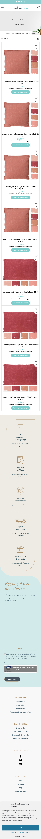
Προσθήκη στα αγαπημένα (36, 49)
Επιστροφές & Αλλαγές (20, 735)
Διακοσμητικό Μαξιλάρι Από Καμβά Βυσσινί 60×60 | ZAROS (20, 188)
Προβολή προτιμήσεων (20, 832)
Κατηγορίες (19, 24)
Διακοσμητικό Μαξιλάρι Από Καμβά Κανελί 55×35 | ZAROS (20, 346)
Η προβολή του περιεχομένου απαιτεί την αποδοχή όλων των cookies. (20, 669)
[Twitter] (19, 2)
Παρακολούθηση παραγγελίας (20, 712)
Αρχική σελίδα (10, 33)
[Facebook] (16, 2)
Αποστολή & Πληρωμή (20, 731)
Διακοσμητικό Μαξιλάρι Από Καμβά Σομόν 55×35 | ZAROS (20, 293)
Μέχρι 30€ (20, 784)
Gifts (20, 781)
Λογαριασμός (20, 702)
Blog (20, 788)
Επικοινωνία (20, 728)
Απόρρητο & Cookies (20, 836)
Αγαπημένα (20, 705)
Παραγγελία (20, 709)
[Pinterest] (24, 2)
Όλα (20, 827)
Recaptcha (7, 663)
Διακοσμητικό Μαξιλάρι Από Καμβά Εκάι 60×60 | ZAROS (20, 240)
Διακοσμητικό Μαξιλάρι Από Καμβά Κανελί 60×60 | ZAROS (20, 135)
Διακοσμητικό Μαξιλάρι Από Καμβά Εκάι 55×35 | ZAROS (20, 398)
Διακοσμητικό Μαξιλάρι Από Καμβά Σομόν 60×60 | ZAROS (20, 82)
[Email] (21, 2)
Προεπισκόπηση (36, 45)
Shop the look (20, 791)
